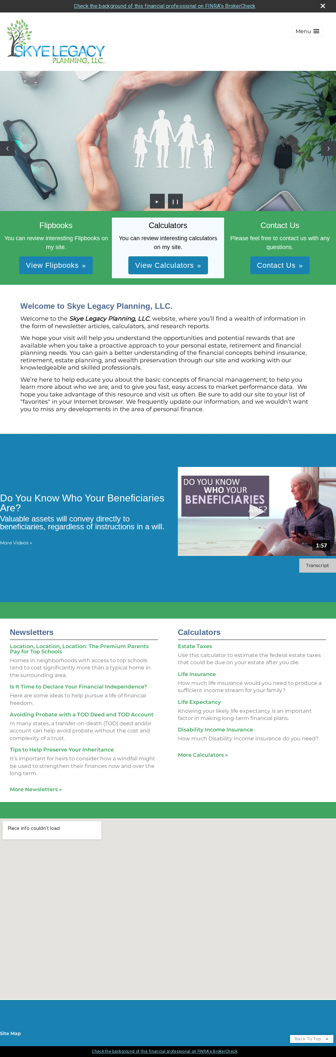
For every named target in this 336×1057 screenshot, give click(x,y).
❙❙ (175, 201)
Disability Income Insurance (215, 730)
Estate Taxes (195, 646)
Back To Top (309, 1038)
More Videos (16, 542)
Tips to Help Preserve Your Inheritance (62, 750)
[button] (307, 31)
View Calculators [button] (164, 265)
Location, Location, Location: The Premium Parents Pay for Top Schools (79, 649)
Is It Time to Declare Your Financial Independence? (78, 687)
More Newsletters (36, 789)
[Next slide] (328, 148)
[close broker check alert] (323, 6)
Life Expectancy (199, 702)
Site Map (10, 1033)
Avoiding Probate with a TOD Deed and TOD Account (82, 714)
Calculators (199, 632)
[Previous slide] (7, 148)
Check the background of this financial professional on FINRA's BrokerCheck (164, 6)
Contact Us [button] (276, 265)
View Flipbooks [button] (52, 265)
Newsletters (31, 632)
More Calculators (203, 755)
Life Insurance (197, 674)
